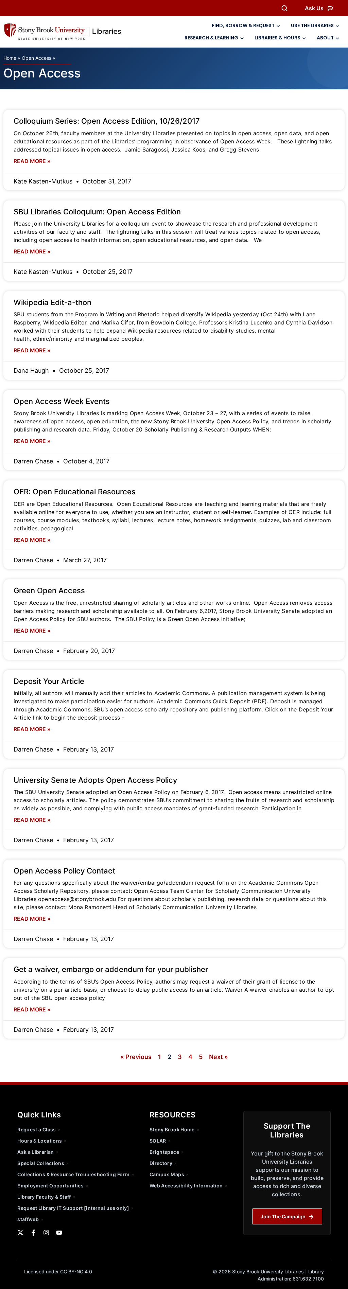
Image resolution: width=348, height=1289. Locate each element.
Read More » (32, 161)
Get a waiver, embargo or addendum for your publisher (111, 969)
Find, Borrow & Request (243, 25)
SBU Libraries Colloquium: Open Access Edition (97, 211)
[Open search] (284, 8)
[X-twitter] (20, 1233)
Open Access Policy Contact (64, 870)
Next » (218, 1056)
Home (9, 58)
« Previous (136, 1056)
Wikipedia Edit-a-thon (52, 302)
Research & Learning (211, 37)
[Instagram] (46, 1233)
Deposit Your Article (49, 681)
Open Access (36, 58)
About (325, 37)
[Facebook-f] (33, 1233)
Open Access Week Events (62, 401)
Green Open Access (49, 590)
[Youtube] (59, 1233)
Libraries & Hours (277, 37)
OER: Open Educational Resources (75, 491)
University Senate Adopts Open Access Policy (95, 780)
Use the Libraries (312, 25)
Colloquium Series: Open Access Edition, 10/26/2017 (107, 121)
